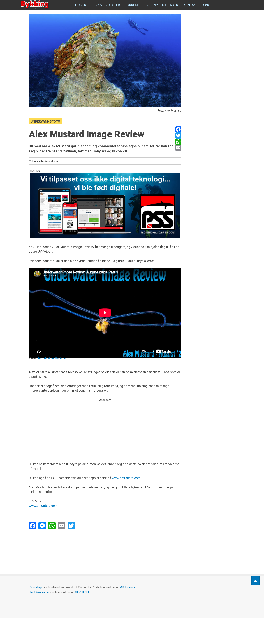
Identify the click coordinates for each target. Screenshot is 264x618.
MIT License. (127, 587)
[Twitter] (178, 135)
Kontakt (191, 5)
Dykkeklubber (136, 5)
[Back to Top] (255, 580)
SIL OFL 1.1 (81, 592)
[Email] (178, 148)
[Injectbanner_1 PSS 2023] (105, 205)
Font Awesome (39, 592)
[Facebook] (178, 129)
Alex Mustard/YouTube (51, 358)
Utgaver (79, 5)
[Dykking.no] (35, 4)
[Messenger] (42, 525)
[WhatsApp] (178, 142)
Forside (61, 5)
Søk (206, 5)
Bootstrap (36, 587)
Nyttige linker (166, 5)
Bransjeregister (106, 5)
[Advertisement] (105, 427)
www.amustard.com (126, 478)
